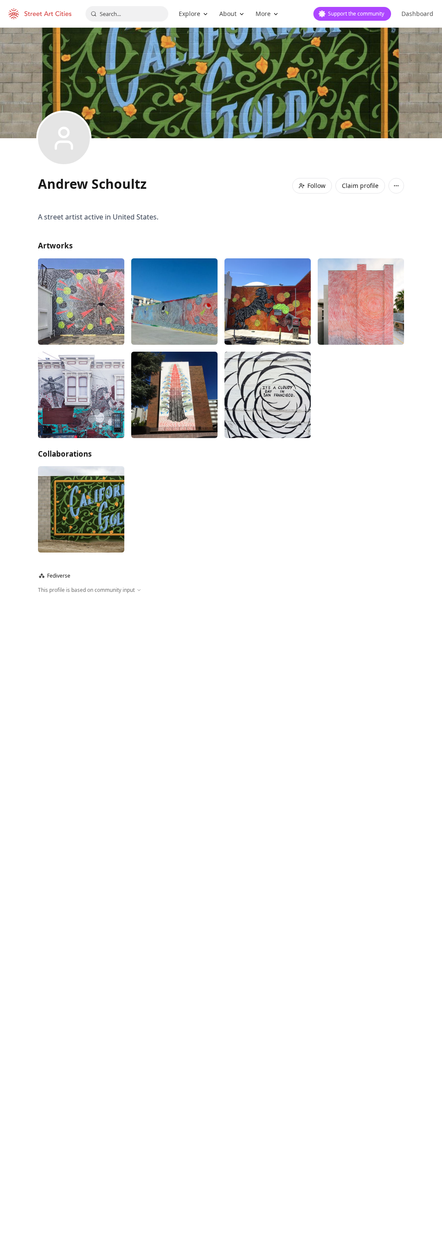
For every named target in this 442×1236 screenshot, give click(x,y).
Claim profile (360, 185)
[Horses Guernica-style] (81, 395)
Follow (316, 185)
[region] (221, 687)
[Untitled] (81, 301)
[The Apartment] (267, 395)
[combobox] (126, 14)
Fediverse (54, 575)
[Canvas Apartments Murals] (81, 509)
